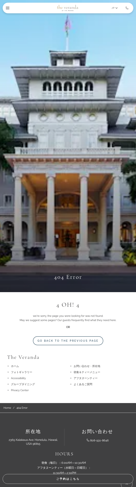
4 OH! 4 (68, 304)
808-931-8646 (99, 440)
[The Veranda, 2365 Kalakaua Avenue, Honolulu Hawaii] (67, 8)
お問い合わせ (97, 431)
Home (7, 407)
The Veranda (23, 357)
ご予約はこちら (68, 478)
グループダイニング (23, 384)
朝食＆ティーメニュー (87, 372)
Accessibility (18, 378)
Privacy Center (20, 390)
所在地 (33, 431)
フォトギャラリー (21, 372)
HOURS (64, 454)
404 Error (68, 277)
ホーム (15, 366)
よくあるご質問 (83, 384)
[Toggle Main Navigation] (7, 8)
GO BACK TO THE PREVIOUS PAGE (68, 340)
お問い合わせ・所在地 (87, 366)
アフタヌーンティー (86, 378)
